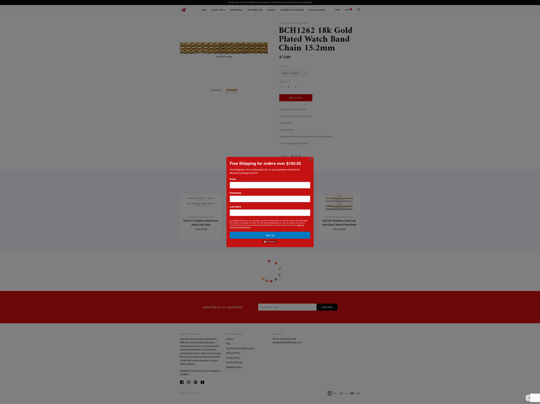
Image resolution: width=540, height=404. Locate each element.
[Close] (311, 159)
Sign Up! (270, 235)
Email (233, 179)
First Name (235, 193)
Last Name (235, 206)
